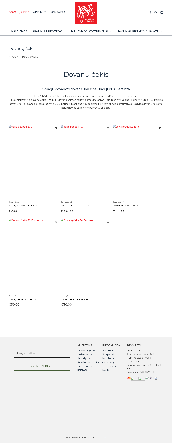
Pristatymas (84, 358)
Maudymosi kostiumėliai (89, 31)
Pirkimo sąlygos (86, 350)
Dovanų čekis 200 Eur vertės (23, 206)
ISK (104, 437)
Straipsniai (108, 354)
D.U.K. (105, 369)
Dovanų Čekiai (14, 202)
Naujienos (19, 31)
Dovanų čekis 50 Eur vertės (22, 299)
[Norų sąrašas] (155, 12)
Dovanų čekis (19, 12)
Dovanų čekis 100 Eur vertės (127, 206)
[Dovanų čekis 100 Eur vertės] (138, 162)
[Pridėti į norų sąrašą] (55, 128)
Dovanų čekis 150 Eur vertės (75, 206)
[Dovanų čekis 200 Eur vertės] (34, 162)
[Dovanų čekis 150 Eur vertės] (86, 162)
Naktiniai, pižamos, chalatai (138, 31)
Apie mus (39, 12)
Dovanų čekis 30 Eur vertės (74, 299)
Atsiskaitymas (85, 354)
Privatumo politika (88, 362)
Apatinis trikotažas (47, 31)
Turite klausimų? (111, 366)
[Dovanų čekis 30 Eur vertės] (86, 256)
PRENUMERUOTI (42, 366)
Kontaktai (58, 12)
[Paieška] (149, 12)
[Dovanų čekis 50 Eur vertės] (34, 256)
